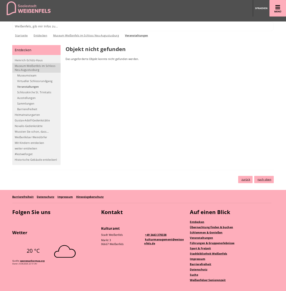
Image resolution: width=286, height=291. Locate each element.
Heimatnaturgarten (27, 115)
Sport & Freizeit (200, 248)
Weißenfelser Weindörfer (31, 137)
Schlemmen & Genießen (206, 232)
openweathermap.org (32, 260)
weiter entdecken (26, 148)
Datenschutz (45, 197)
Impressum (65, 197)
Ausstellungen (26, 98)
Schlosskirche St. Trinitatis (34, 92)
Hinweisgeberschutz (90, 197)
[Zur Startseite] (70, 8)
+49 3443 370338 (155, 235)
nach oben (264, 179)
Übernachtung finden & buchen (211, 227)
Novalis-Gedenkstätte (29, 126)
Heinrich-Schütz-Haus (29, 60)
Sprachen (261, 8)
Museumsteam (27, 75)
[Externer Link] (15, 221)
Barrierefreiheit (27, 109)
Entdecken (40, 35)
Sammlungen (25, 103)
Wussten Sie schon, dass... (32, 131)
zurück (245, 179)
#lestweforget (24, 154)
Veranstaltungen (136, 35)
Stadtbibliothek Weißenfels (208, 253)
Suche (194, 275)
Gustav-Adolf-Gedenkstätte (32, 120)
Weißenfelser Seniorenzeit (208, 280)
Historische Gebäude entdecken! (36, 160)
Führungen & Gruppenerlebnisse (212, 243)
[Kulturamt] (143, 236)
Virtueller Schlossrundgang (34, 81)
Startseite (21, 35)
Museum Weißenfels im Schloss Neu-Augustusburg (86, 35)
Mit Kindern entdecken (29, 143)
